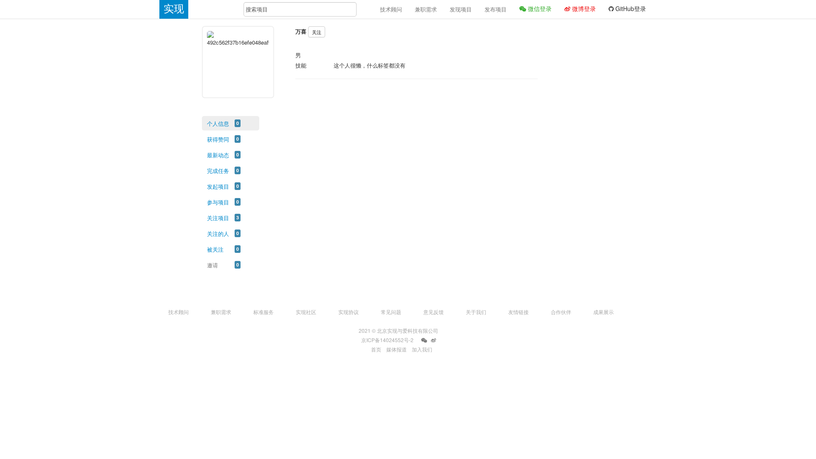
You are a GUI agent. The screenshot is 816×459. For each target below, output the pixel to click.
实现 (174, 8)
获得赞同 (218, 139)
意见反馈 (433, 311)
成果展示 (603, 311)
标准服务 (263, 311)
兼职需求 (426, 9)
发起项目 (218, 186)
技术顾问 (391, 9)
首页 (376, 349)
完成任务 (218, 171)
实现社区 (306, 311)
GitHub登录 (630, 8)
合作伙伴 (561, 311)
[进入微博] (433, 340)
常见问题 (391, 311)
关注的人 (218, 234)
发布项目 (495, 9)
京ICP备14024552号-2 (387, 339)
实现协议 (348, 311)
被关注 (215, 249)
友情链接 (518, 311)
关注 (316, 31)
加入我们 (422, 349)
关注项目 (218, 218)
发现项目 (461, 9)
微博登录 (583, 8)
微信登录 (539, 8)
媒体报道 (396, 349)
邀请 (212, 265)
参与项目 (218, 202)
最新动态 (218, 155)
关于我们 (476, 311)
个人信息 (218, 123)
